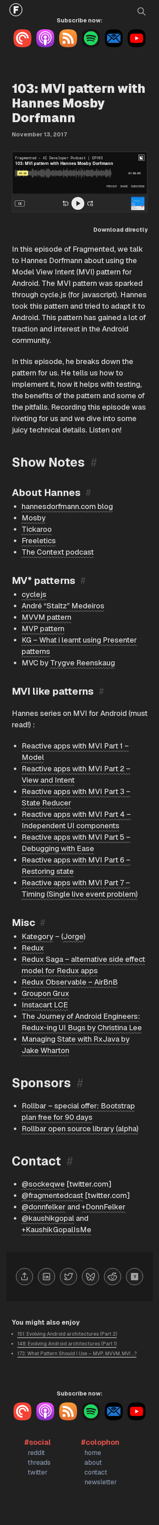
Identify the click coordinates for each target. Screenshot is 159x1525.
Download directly (120, 229)
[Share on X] (68, 1276)
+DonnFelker (104, 1206)
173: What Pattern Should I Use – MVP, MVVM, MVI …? (77, 1353)
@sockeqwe (43, 1184)
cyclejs (34, 594)
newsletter (100, 1482)
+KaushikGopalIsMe (56, 1229)
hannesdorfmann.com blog (67, 506)
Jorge (73, 936)
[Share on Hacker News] (134, 1276)
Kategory (37, 936)
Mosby (34, 517)
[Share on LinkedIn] (46, 1276)
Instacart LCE (45, 1004)
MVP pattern (43, 628)
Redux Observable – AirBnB (70, 982)
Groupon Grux (45, 993)
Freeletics (39, 540)
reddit (36, 1452)
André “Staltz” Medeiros (63, 605)
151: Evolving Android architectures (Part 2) (67, 1334)
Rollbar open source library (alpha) (80, 1128)
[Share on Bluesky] (90, 1276)
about (93, 1462)
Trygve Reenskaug (82, 662)
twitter (38, 1472)
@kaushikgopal (48, 1218)
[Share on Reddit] (112, 1276)
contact (95, 1472)
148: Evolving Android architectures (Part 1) (67, 1344)
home (92, 1452)
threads (39, 1462)
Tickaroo (37, 529)
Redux (33, 947)
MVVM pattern (46, 617)
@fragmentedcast (52, 1195)
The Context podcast (58, 552)
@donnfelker (44, 1206)
